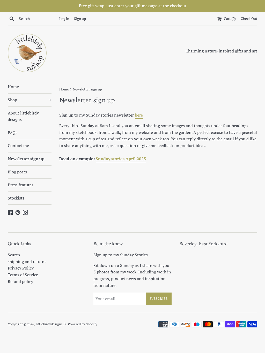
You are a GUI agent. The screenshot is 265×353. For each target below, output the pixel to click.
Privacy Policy (21, 268)
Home (13, 86)
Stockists (16, 198)
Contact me (18, 145)
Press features (20, 185)
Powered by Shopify (82, 324)
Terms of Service (23, 275)
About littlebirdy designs (23, 116)
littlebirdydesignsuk (51, 324)
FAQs (12, 132)
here (139, 115)
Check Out (249, 18)
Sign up (80, 18)
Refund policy (20, 281)
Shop (29, 100)
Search (14, 255)
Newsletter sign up (26, 159)
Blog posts (17, 172)
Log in (64, 18)
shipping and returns (27, 261)
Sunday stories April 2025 (121, 159)
